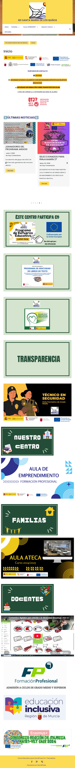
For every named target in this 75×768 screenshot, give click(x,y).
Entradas (8, 32)
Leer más (10, 170)
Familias (14, 27)
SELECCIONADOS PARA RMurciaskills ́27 (51, 158)
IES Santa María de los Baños (37, 20)
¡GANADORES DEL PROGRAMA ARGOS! (16, 148)
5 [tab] (39, 203)
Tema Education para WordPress (30, 758)
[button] (6, 163)
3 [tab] (36, 203)
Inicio (7, 27)
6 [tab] (41, 203)
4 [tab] (37, 203)
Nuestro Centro (47, 27)
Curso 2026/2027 (29, 27)
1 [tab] (32, 203)
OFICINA (38, 75)
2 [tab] (34, 203)
